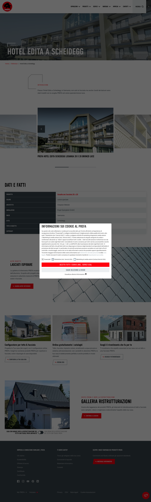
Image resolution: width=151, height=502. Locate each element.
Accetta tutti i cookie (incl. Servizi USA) (76, 264)
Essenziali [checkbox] (47, 259)
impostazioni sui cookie (95, 255)
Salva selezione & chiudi (75, 270)
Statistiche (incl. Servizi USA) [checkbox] (63, 259)
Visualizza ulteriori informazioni (75, 274)
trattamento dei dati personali (89, 253)
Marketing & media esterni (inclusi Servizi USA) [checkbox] (91, 259)
